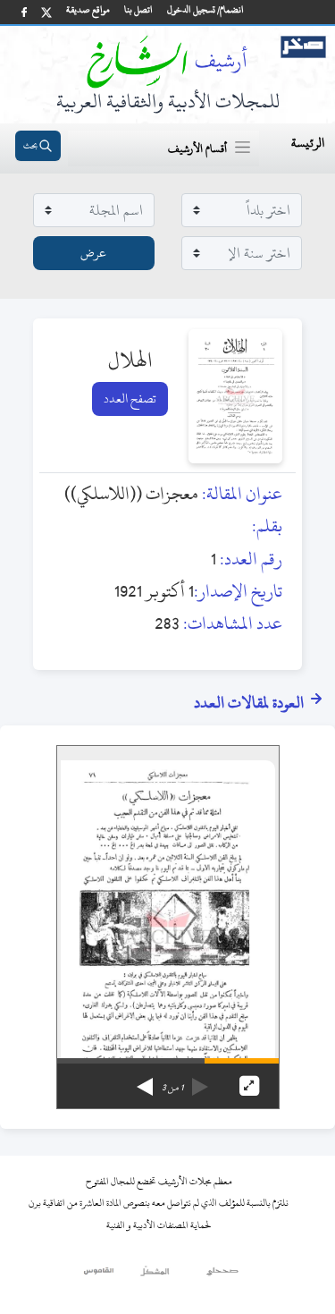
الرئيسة (307, 143)
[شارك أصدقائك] (24, 12)
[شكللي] (154, 1275)
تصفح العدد (130, 398)
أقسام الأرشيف (197, 148)
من (172, 1088)
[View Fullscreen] (249, 1086)
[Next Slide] (145, 1080)
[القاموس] (99, 1275)
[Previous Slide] (200, 1080)
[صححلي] (223, 1275)
